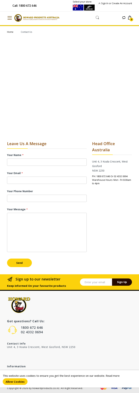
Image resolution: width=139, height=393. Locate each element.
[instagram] (16, 355)
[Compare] (124, 17)
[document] (69, 379)
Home (10, 31)
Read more (113, 375)
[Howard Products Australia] (38, 18)
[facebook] (8, 355)
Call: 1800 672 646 (24, 6)
